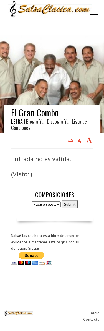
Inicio (95, 313)
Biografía (35, 121)
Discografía (58, 121)
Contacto (91, 319)
